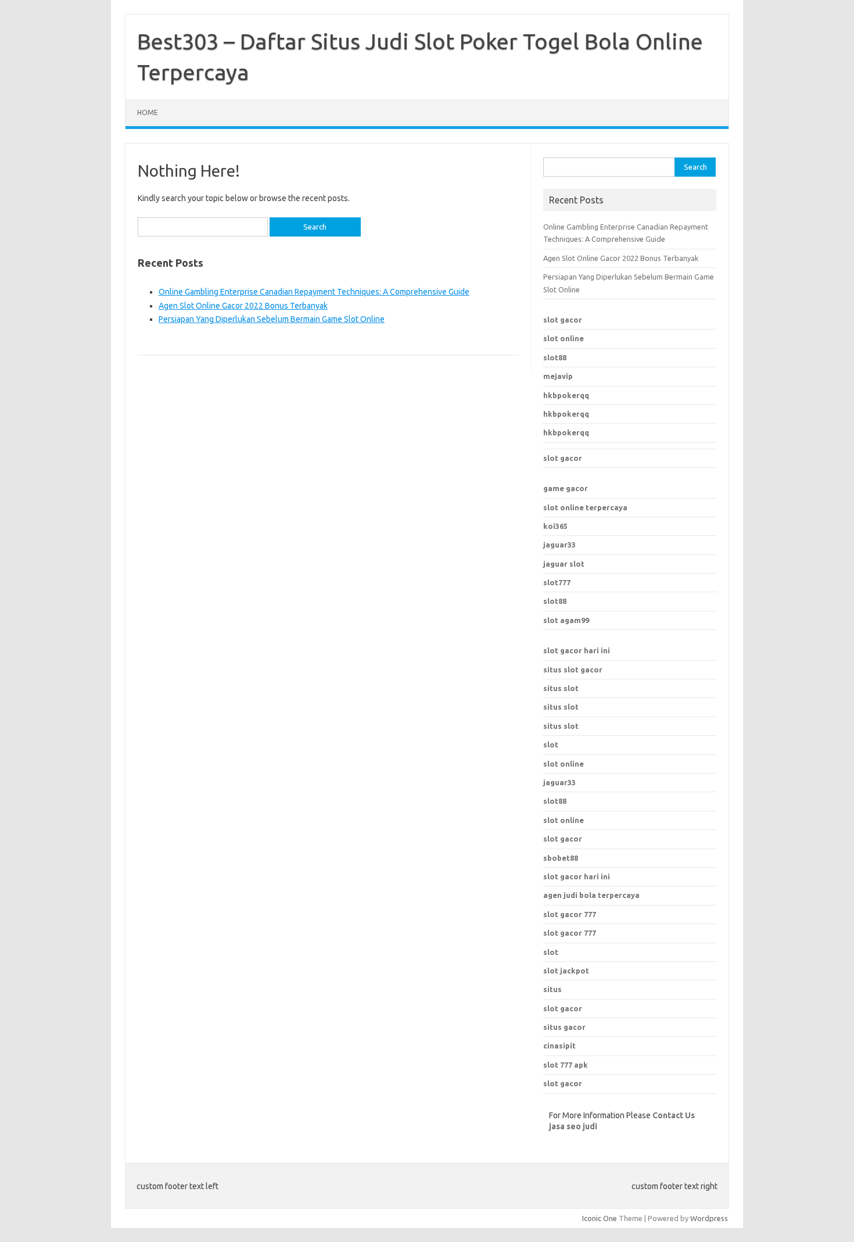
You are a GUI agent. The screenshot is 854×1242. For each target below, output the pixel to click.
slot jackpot (566, 971)
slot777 (556, 582)
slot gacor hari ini (576, 650)
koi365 (555, 526)
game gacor (565, 488)
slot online (563, 338)
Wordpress (709, 1218)
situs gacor (564, 1027)
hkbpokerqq (566, 395)
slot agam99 (566, 620)
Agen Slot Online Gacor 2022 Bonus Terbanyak (243, 305)
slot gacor (562, 320)
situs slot (561, 688)
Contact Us (673, 1115)
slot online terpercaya (585, 507)
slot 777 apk (565, 1065)
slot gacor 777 (569, 914)
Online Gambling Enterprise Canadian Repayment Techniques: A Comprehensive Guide (314, 291)
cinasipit (559, 1045)
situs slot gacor (572, 669)
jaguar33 (559, 545)
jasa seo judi (573, 1126)
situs (552, 989)
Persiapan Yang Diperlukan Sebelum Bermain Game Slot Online (272, 319)
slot (550, 744)
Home (147, 112)
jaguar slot (563, 564)
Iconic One (599, 1218)
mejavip (558, 376)
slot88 (554, 357)
